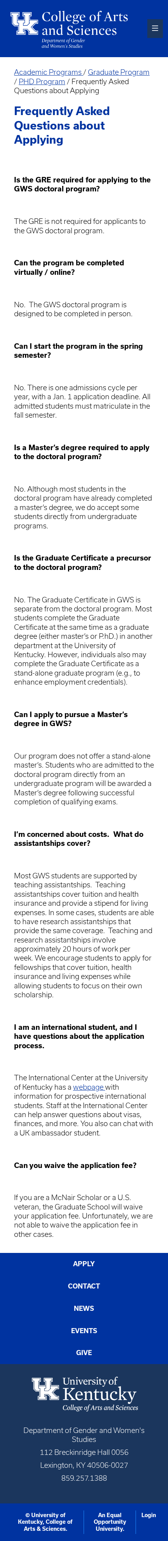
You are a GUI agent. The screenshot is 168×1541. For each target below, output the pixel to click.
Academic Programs (48, 72)
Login (148, 1515)
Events (84, 1330)
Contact (84, 1286)
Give (84, 1352)
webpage (89, 1087)
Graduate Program (119, 72)
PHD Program (42, 82)
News (84, 1308)
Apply (84, 1263)
